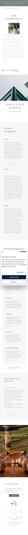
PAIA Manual (14, 525)
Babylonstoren (13, 8)
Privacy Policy (18, 524)
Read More (9, 292)
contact (9, 512)
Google (14, 164)
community (14, 514)
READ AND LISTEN (14, 439)
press (11, 510)
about (7, 510)
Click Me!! (15, 114)
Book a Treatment (14, 367)
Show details (20, 272)
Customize (13, 282)
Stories (15, 510)
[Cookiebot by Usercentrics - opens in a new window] (20, 252)
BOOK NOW (14, 465)
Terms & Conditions (11, 524)
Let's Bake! (14, 413)
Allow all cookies (14, 277)
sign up (14, 495)
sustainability (17, 512)
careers (21, 510)
